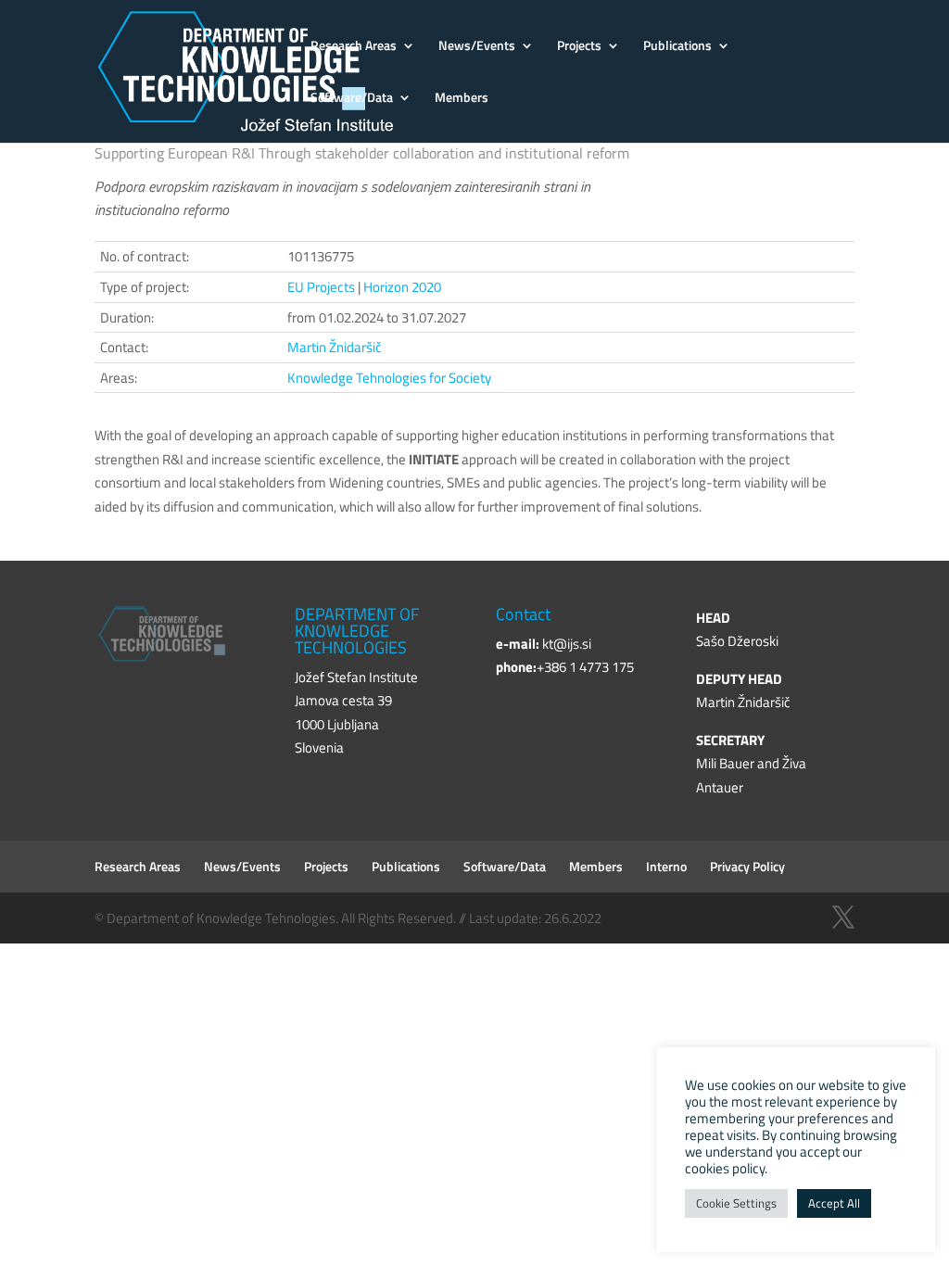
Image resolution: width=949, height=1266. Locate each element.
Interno (666, 866)
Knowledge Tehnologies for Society (389, 377)
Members (461, 99)
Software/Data (351, 99)
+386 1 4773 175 (585, 666)
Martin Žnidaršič (334, 347)
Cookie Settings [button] (736, 1203)
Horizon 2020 (402, 287)
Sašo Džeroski (737, 641)
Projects (579, 47)
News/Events (476, 47)
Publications (677, 47)
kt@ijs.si (566, 643)
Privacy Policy (747, 866)
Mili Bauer (725, 763)
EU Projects (321, 287)
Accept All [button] (834, 1203)
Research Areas (353, 47)
